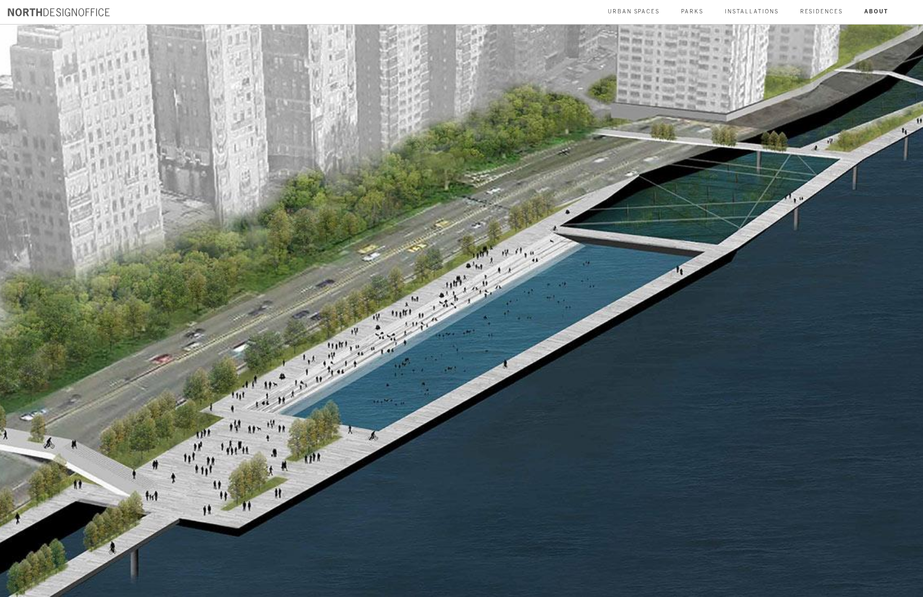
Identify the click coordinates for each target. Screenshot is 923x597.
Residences (821, 12)
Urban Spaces (634, 12)
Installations (751, 12)
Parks (692, 12)
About (876, 12)
